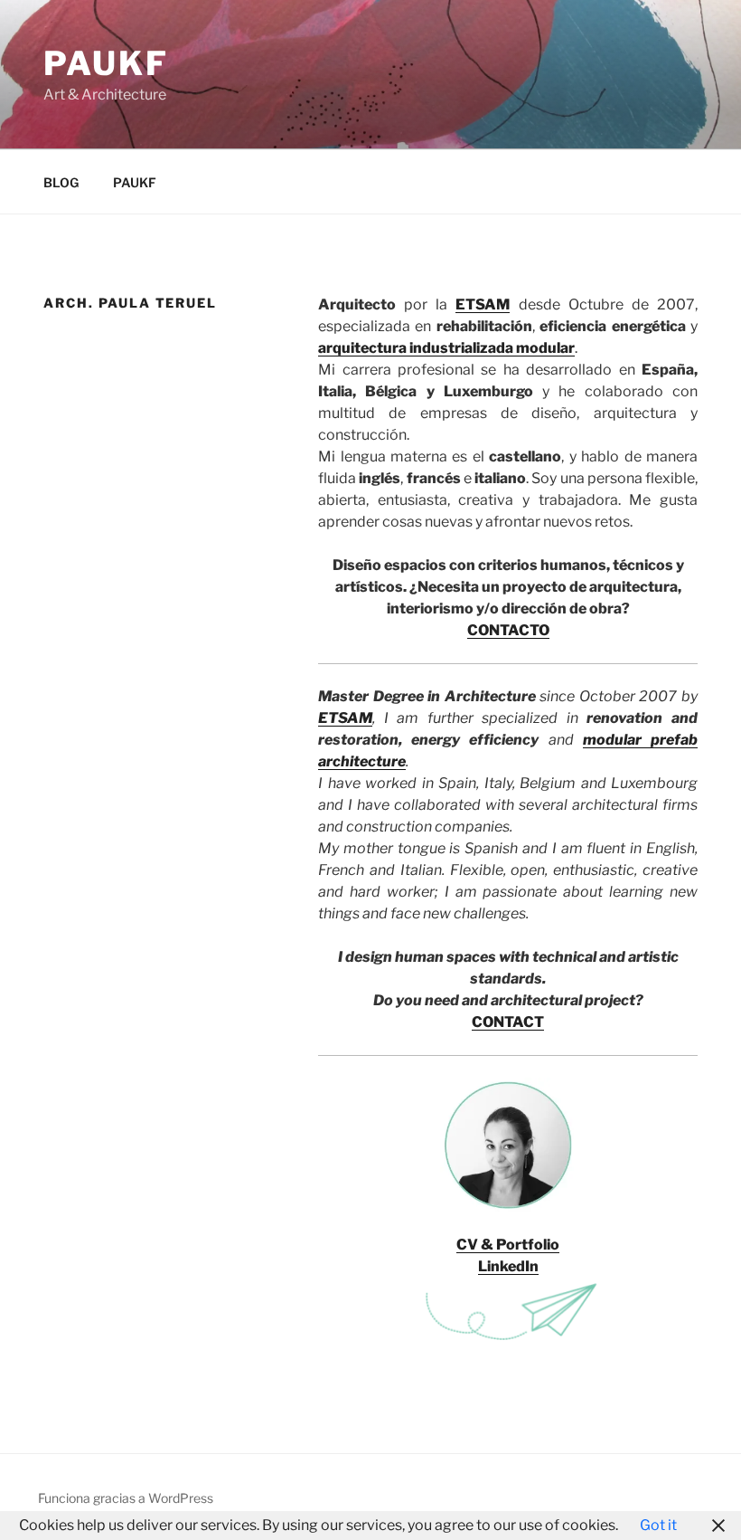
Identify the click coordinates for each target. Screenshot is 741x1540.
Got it (658, 1525)
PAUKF (134, 182)
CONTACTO (508, 630)
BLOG (61, 182)
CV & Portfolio (507, 1244)
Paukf (105, 63)
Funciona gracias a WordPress (125, 1498)
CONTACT (508, 1022)
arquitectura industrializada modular (446, 347)
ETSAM (482, 304)
